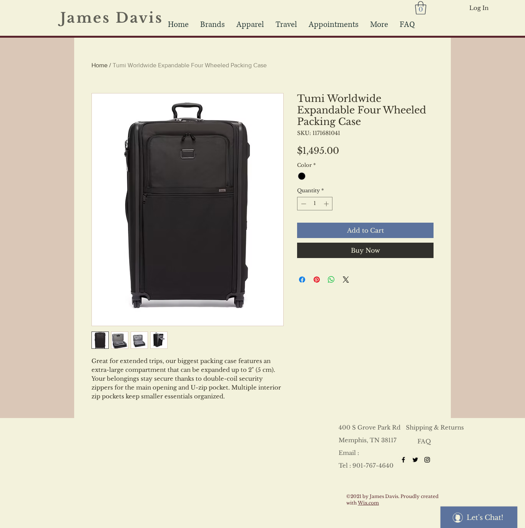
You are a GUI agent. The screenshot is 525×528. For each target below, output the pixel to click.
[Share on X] (346, 279)
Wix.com (368, 503)
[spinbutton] (314, 203)
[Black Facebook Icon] (403, 459)
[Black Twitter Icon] (415, 459)
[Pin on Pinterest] (316, 279)
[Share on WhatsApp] (331, 279)
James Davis (117, 18)
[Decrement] (302, 203)
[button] (286, 24)
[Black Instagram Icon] (427, 459)
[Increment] (327, 203)
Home (99, 65)
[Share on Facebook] (302, 279)
